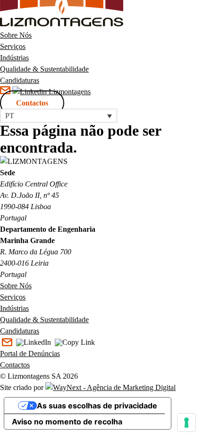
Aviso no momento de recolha (67, 421)
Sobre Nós (16, 35)
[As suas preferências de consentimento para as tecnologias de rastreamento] (186, 422)
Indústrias (14, 58)
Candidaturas (19, 80)
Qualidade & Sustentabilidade (44, 69)
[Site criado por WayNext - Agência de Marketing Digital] (110, 387)
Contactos (32, 103)
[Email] (7, 343)
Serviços (12, 46)
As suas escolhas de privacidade (97, 405)
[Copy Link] (75, 343)
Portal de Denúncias (30, 354)
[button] (58, 115)
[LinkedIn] (33, 343)
